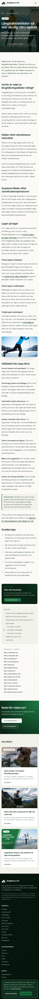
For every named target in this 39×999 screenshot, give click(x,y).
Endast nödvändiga (11, 993)
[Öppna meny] (35, 3)
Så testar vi (5, 953)
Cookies (4, 977)
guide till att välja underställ (16, 276)
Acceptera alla (25, 993)
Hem (3, 13)
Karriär (3, 959)
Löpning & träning (7, 935)
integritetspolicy (16, 989)
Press (3, 956)
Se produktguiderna (11, 600)
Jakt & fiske (5, 929)
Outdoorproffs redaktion (16, 44)
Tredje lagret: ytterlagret (14, 633)
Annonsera (5, 962)
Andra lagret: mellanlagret (14, 630)
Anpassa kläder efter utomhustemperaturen (19, 620)
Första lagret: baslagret (14, 627)
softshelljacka (28, 322)
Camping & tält (6, 912)
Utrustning (5, 920)
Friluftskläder (5, 915)
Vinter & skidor (6, 918)
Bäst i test (4, 937)
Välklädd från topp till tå (13, 637)
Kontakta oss (5, 964)
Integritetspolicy (6, 974)
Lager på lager (10, 623)
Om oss (4, 950)
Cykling (4, 932)
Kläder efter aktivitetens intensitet (16, 616)
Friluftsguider (12, 13)
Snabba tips (9, 640)
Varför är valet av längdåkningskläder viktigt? (20, 613)
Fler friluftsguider (10, 726)
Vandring (4, 909)
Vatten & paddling (7, 923)
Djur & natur (5, 926)
